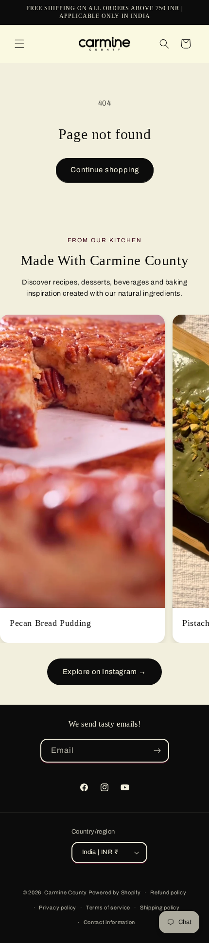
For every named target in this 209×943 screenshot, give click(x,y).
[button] (19, 43)
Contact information (109, 922)
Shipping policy (160, 907)
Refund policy (168, 892)
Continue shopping (104, 170)
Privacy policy (57, 907)
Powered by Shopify (114, 892)
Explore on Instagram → (104, 672)
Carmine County (65, 892)
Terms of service (108, 907)
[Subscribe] (157, 751)
